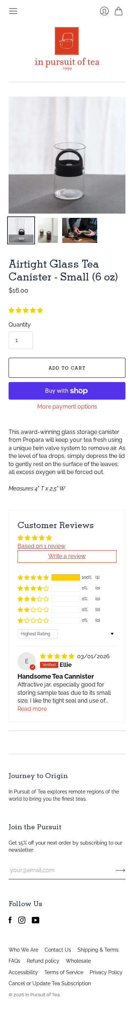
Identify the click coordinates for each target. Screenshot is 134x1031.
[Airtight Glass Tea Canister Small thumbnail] (21, 230)
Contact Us (58, 950)
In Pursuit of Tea (42, 994)
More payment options (67, 406)
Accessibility (23, 972)
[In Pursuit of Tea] (67, 48)
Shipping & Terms (98, 950)
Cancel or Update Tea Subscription (50, 983)
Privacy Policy (106, 972)
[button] (26, 310)
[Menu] (13, 11)
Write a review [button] (67, 556)
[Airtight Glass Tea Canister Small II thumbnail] (48, 230)
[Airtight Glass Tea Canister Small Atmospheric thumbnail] (79, 230)
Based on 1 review (41, 546)
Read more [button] (32, 708)
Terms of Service (63, 972)
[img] (58, 656)
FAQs (14, 961)
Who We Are (23, 950)
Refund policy (43, 961)
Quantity (20, 324)
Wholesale (78, 961)
